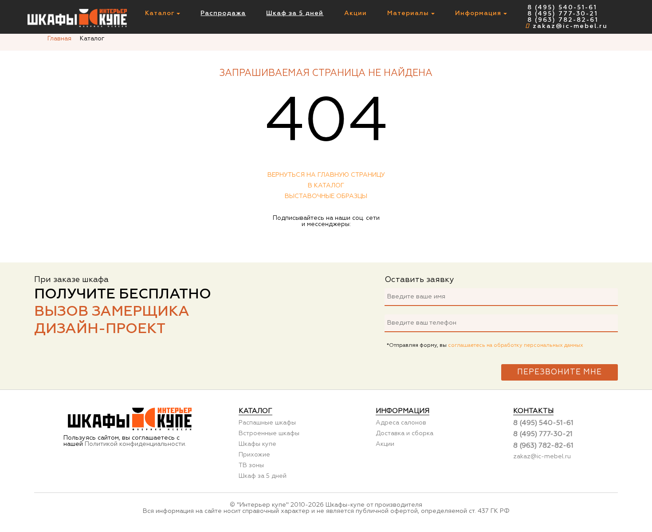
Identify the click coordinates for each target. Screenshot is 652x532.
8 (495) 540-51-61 (562, 7)
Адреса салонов (401, 423)
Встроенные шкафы (269, 433)
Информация (479, 13)
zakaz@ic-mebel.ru (570, 26)
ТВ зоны (251, 465)
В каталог (326, 186)
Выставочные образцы (326, 196)
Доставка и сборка (404, 433)
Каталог (161, 13)
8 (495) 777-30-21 (562, 14)
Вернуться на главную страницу (326, 175)
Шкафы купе (257, 444)
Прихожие (254, 455)
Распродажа (223, 13)
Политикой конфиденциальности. (135, 444)
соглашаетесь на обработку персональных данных (515, 345)
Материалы (409, 13)
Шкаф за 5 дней (294, 13)
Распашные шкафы (267, 423)
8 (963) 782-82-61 (562, 20)
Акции (355, 13)
